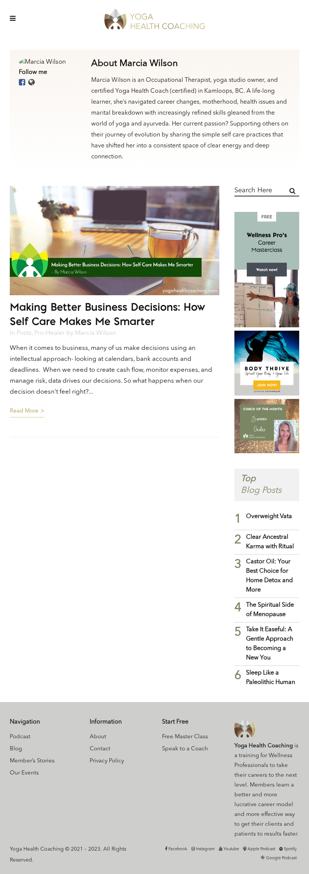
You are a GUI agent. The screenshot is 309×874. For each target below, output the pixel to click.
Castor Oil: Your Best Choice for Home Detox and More (269, 576)
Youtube (230, 849)
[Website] (31, 83)
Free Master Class (185, 737)
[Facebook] (22, 83)
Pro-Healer (49, 333)
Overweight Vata (269, 517)
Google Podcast (281, 858)
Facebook (177, 849)
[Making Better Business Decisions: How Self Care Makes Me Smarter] (114, 240)
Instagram (205, 849)
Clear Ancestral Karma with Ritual (270, 542)
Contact (100, 749)
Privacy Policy (107, 761)
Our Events (24, 773)
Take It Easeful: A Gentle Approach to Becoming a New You (269, 644)
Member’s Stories (32, 761)
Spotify (290, 849)
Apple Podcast (260, 849)
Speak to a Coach (185, 749)
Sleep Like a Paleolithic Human (270, 677)
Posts (24, 333)
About (98, 737)
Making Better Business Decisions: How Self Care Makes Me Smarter (107, 314)
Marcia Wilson (95, 333)
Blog (16, 749)
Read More (24, 411)
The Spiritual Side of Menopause (270, 610)
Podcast (20, 737)
